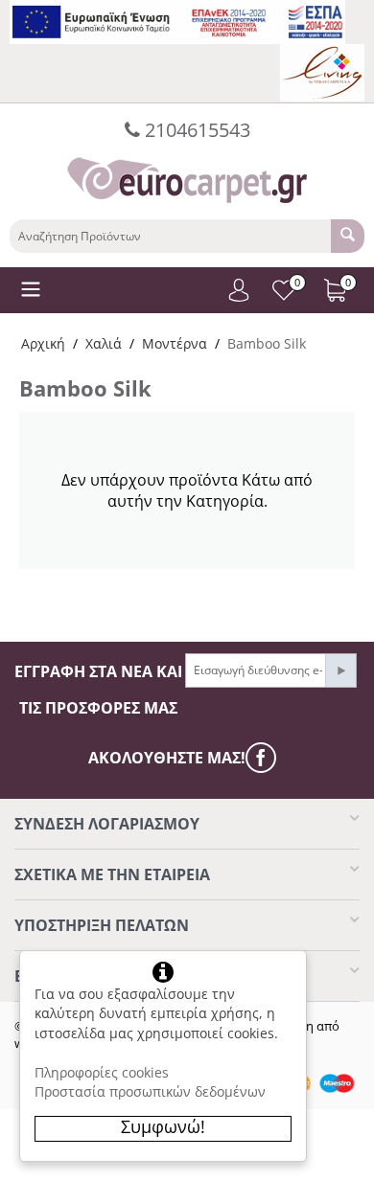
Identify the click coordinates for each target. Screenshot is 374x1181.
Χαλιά (103, 343)
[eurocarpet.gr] (187, 178)
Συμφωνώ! (163, 1126)
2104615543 (195, 130)
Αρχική (43, 343)
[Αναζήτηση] (347, 236)
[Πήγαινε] (340, 670)
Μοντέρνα (174, 343)
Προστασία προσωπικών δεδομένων (150, 1091)
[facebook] (265, 757)
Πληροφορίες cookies (102, 1072)
